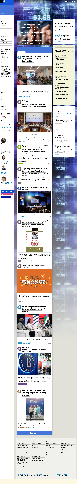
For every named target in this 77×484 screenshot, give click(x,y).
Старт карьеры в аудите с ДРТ (61, 99)
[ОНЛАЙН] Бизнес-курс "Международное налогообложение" (60, 66)
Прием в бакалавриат (35, 447)
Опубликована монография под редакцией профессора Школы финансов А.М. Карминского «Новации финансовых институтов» (35, 223)
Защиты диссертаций (50, 449)
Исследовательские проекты (51, 443)
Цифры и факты (19, 441)
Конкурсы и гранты (49, 452)
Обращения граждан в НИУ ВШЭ (23, 452)
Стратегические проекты (6, 86)
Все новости (34, 433)
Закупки (18, 450)
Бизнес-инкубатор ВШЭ (36, 458)
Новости (21, 49)
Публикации (57, 107)
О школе (57, 21)
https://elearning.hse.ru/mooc (61, 474)
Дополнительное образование (37, 454)
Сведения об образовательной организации (22, 463)
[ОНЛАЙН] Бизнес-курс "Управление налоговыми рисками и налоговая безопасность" (60, 59)
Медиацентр (63, 449)
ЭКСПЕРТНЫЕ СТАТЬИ (5, 53)
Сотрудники (3, 23)
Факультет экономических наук (7, 4)
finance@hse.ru (9, 127)
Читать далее (57, 41)
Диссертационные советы (51, 447)
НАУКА (47, 439)
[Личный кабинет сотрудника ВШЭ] (72, 1)
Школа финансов (7, 8)
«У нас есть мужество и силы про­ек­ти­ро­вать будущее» (35, 188)
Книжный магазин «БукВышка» (66, 445)
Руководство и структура (21, 443)
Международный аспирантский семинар (5, 84)
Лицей (33, 441)
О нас (2, 21)
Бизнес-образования (5, 127)
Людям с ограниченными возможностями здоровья (21, 466)
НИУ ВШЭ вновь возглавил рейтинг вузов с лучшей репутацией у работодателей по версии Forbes (35, 349)
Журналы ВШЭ (64, 450)
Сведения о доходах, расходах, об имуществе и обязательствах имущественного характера (23, 459)
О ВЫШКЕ (19, 439)
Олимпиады (34, 445)
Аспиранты (3, 25)
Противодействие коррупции (22, 456)
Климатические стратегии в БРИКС (6, 100)
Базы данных (3, 106)
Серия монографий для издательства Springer (5, 66)
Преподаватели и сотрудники (22, 447)
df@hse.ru (9, 121)
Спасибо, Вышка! (6, 197)
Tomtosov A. (64, 149)
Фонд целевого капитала (21, 454)
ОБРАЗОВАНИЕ (35, 439)
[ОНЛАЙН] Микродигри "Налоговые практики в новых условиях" (62, 51)
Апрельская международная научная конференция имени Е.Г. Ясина (6, 81)
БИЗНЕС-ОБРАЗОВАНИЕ (5, 49)
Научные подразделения (50, 441)
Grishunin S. (63, 137)
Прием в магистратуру (36, 450)
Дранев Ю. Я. (69, 113)
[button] (18, 33)
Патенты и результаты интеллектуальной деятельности (5, 89)
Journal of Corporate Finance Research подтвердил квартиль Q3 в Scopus (33, 266)
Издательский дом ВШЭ (65, 443)
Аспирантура (34, 452)
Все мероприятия (58, 102)
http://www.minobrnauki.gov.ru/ (22, 474)
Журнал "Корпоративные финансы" (7, 194)
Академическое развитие (51, 450)
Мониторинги (49, 445)
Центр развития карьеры (36, 456)
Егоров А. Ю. (57, 113)
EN (67, 1)
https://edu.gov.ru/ (39, 474)
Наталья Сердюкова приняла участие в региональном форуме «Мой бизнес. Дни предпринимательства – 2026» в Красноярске (34, 308)
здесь (63, 480)
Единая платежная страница (22, 468)
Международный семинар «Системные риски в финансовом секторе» (6, 77)
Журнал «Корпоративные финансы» (6, 63)
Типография (63, 447)
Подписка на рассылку (7, 191)
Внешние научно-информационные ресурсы (52, 455)
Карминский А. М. (63, 113)
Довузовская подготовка (36, 443)
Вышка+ (33, 449)
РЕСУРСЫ (63, 439)
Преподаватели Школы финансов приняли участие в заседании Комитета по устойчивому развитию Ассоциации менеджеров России (35, 58)
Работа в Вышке (19, 469)
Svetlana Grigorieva (58, 124)
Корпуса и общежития (21, 449)
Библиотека (63, 441)
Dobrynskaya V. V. (58, 149)
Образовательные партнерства (37, 460)
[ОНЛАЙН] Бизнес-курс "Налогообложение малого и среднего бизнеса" (61, 73)
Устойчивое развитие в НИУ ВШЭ (23, 445)
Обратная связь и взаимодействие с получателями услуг (38, 463)
